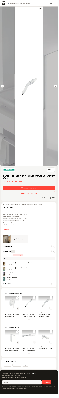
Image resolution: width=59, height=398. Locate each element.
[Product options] (17, 297)
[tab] (4, 255)
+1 (17, 308)
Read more (6, 230)
